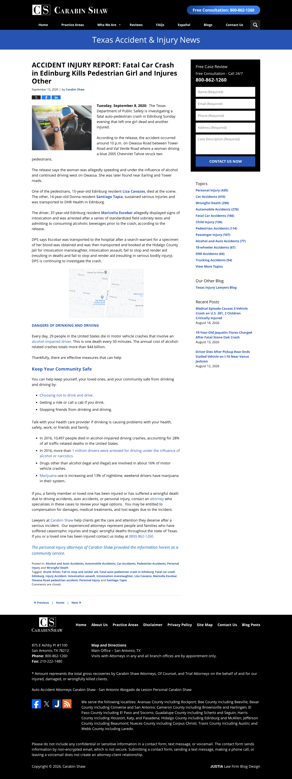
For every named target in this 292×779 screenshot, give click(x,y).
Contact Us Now (225, 161)
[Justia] (56, 703)
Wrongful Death (57, 568)
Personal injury (89, 580)
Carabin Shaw (74, 766)
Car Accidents (126, 563)
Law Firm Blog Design (235, 766)
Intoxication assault (81, 576)
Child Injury (209, 222)
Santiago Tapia (109, 196)
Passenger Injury (213, 234)
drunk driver (51, 572)
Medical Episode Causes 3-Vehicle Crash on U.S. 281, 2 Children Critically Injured (222, 313)
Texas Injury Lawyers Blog (216, 287)
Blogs (208, 25)
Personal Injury (212, 190)
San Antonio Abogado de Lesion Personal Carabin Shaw (145, 689)
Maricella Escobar (117, 212)
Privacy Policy (179, 624)
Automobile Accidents (100, 563)
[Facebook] (36, 703)
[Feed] (67, 703)
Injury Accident (55, 576)
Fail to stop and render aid (80, 572)
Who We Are (106, 25)
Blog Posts (251, 624)
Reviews (136, 25)
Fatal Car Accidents (215, 215)
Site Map (205, 624)
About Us (99, 624)
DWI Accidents (210, 254)
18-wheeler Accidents (215, 247)
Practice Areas (72, 25)
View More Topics (209, 266)
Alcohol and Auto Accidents (65, 563)
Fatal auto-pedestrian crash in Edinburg (127, 572)
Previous (41, 602)
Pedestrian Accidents (151, 563)
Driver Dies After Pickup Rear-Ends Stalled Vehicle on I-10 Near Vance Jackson (223, 356)
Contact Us (234, 25)
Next (76, 602)
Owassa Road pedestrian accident (55, 580)
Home (43, 25)
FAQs (160, 25)
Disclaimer (152, 624)
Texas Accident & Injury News (70, 10)
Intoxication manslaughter (114, 576)
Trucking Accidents (214, 260)
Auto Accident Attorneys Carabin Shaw (64, 689)
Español (184, 25)
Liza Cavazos (134, 191)
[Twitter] (46, 703)
